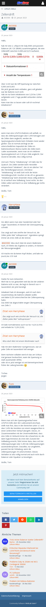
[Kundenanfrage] (5, 553)
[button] (3, 3)
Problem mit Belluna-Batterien (22, 581)
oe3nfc (12, 575)
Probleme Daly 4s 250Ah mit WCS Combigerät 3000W (24, 563)
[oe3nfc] (5, 575)
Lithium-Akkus (15, 544)
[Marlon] (5, 542)
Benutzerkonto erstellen (23, 493)
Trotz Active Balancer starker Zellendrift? (26, 539)
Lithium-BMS (14, 577)
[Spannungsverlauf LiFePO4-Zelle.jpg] (23, 408)
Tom (11, 567)
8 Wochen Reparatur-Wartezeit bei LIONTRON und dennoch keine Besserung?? (24, 550)
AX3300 (7, 17)
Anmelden (23, 499)
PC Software (15, 573)
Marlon (12, 542)
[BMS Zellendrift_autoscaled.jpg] (23, 65)
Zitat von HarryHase (14, 311)
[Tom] (5, 565)
